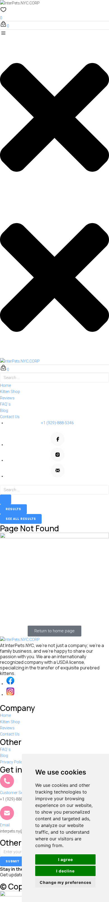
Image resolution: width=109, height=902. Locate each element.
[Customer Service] (7, 781)
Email (5, 825)
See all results (21, 519)
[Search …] (54, 377)
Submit (12, 861)
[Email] (7, 813)
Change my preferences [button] (65, 882)
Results (13, 509)
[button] (54, 114)
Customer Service (15, 792)
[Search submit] (5, 499)
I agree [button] (65, 859)
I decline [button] (65, 871)
